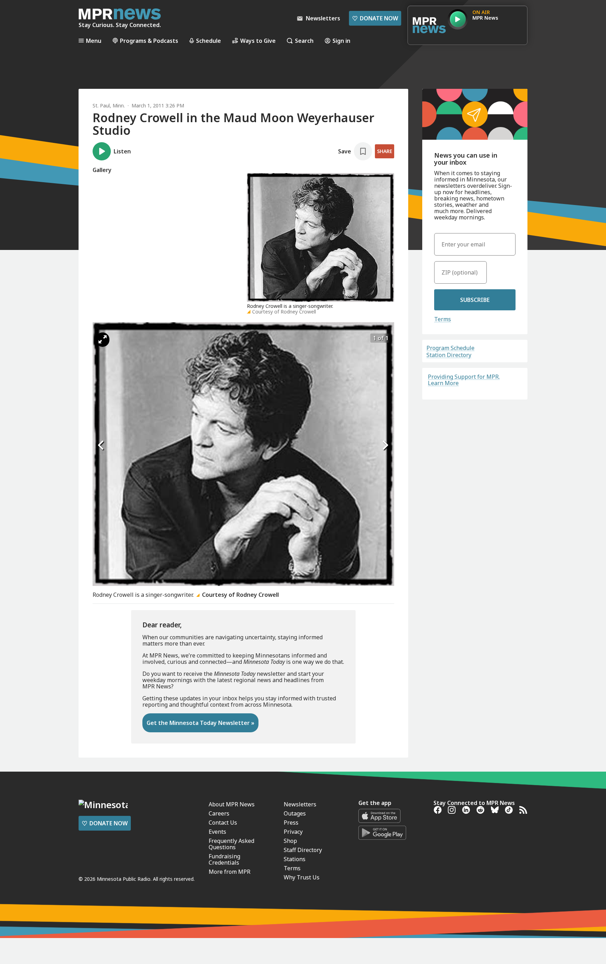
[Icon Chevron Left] (101, 445)
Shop (290, 841)
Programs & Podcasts (149, 41)
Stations (294, 859)
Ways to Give (258, 41)
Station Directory (448, 355)
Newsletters (300, 804)
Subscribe (475, 300)
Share (384, 151)
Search (304, 41)
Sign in (341, 41)
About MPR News (232, 804)
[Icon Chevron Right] (385, 445)
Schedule (208, 41)
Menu (93, 41)
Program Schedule (450, 348)
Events (217, 832)
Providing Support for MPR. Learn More (464, 380)
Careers (219, 813)
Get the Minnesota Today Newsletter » (200, 723)
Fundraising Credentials (224, 859)
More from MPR (229, 872)
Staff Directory (303, 850)
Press (291, 822)
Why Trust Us (301, 877)
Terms (442, 319)
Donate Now (375, 18)
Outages (295, 813)
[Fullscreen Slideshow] (102, 339)
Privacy (293, 832)
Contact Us (223, 822)
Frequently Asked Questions (231, 844)
